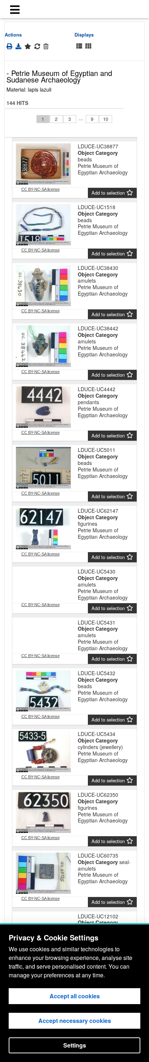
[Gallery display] (88, 46)
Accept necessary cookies (74, 1020)
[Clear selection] (45, 46)
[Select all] (28, 46)
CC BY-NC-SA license (40, 189)
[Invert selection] (37, 46)
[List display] (79, 46)
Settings (74, 1045)
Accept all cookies (75, 996)
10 (105, 118)
